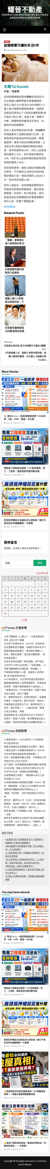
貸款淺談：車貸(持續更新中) (20, 866)
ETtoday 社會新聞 (15, 628)
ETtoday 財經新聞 (15, 731)
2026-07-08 (17, 1149)
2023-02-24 (18, 50)
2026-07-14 (17, 1098)
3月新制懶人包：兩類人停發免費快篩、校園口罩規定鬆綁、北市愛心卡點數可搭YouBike (25, 354)
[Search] (45, 29)
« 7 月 (24, 619)
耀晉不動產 (25, 10)
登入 (19, 548)
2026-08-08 (17, 475)
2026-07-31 (17, 527)
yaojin (8, 50)
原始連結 (10, 206)
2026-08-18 (17, 423)
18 (12, 601)
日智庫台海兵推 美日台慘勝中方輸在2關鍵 (25, 344)
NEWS (7, 42)
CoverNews (41, 1161)
